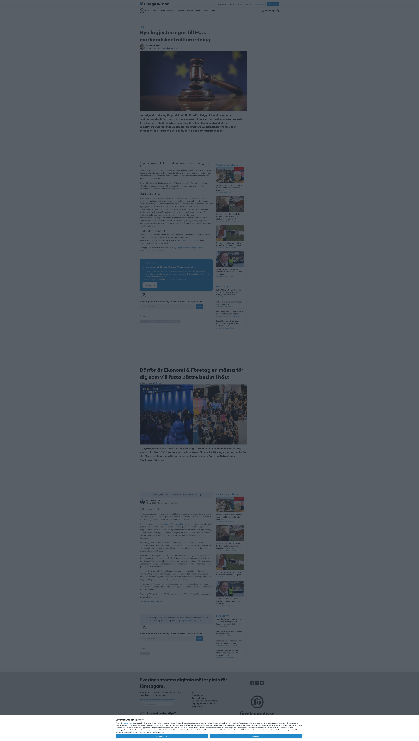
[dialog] (209, 728)
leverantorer (128, 723)
